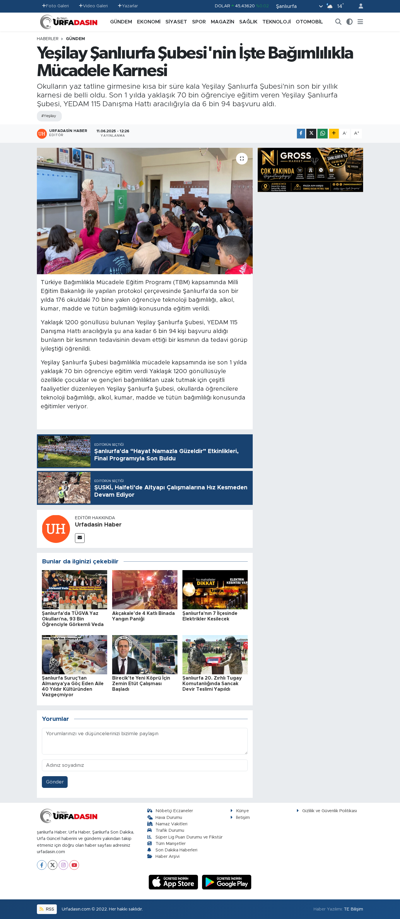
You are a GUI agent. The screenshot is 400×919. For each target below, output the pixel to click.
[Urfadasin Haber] (56, 528)
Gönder (55, 781)
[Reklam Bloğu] (310, 169)
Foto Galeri (57, 6)
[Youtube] (74, 865)
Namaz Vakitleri (171, 824)
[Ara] (338, 22)
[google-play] (227, 881)
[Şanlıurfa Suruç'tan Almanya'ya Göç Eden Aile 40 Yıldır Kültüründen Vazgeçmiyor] (74, 654)
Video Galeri (95, 6)
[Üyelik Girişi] (358, 6)
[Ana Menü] (360, 22)
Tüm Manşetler (170, 843)
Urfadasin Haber (98, 525)
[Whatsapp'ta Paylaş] (322, 133)
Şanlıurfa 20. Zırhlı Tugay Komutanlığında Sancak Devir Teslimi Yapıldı (212, 684)
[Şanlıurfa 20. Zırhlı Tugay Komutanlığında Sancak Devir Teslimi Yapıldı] (215, 654)
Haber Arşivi (167, 856)
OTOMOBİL (309, 21)
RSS (49, 909)
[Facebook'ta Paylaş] (301, 133)
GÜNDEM (121, 21)
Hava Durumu (168, 817)
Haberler (48, 39)
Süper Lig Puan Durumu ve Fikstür (189, 837)
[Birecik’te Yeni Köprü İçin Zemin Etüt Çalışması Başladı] (144, 654)
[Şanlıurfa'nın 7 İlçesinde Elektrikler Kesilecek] (215, 589)
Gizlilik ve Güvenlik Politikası (329, 811)
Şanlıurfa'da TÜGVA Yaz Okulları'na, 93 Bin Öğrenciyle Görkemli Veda (73, 619)
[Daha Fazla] (334, 133)
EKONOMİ (148, 21)
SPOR (199, 21)
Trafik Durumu (169, 830)
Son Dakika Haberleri (176, 850)
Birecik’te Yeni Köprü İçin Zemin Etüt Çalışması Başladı (141, 684)
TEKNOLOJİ (276, 21)
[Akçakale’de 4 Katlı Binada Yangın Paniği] (144, 589)
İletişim (243, 817)
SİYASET (176, 21)
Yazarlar (130, 6)
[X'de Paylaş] (311, 133)
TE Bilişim (353, 909)
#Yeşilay (48, 116)
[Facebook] (42, 865)
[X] (52, 865)
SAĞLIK (248, 21)
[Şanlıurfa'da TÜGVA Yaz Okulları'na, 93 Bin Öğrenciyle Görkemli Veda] (74, 589)
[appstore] (174, 881)
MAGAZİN (222, 21)
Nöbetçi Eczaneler (174, 811)
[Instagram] (63, 865)
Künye (242, 811)
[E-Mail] (80, 538)
